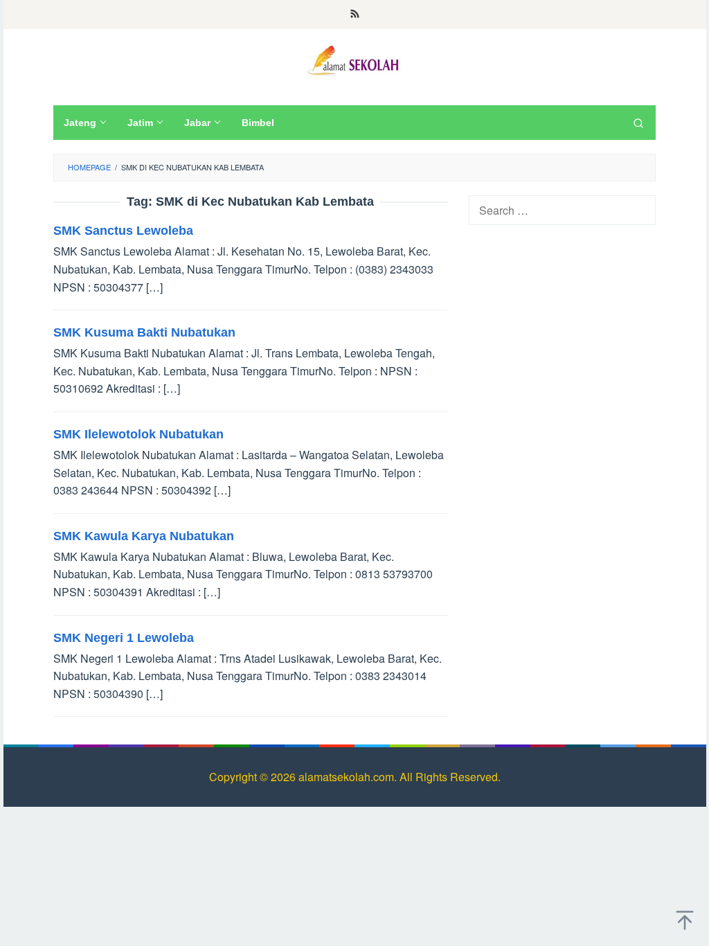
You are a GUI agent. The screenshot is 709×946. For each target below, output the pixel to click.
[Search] (638, 122)
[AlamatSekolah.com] (354, 58)
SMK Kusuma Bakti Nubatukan (144, 332)
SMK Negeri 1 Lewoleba (123, 638)
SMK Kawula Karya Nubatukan (143, 536)
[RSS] (355, 14)
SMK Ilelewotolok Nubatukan (138, 434)
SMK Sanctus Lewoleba (123, 231)
